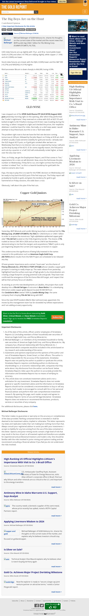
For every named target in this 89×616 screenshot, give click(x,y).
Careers (65, 601)
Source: (26, 33)
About (23, 601)
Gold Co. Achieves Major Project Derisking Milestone (33, 572)
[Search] (36, 12)
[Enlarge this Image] (33, 87)
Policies (73, 601)
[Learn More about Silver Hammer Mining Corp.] (78, 25)
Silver (10, 30)
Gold (4, 30)
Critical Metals (19, 30)
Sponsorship (47, 601)
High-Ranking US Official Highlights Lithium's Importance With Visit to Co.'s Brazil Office (76, 96)
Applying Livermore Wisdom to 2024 (24, 521)
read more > (56, 487)
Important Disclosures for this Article (19, 26)
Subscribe (62, 2)
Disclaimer (30, 601)
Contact (38, 601)
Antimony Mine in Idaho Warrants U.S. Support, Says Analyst (77, 131)
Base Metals (30, 30)
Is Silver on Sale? (13, 549)
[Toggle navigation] (84, 11)
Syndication (57, 601)
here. (35, 406)
